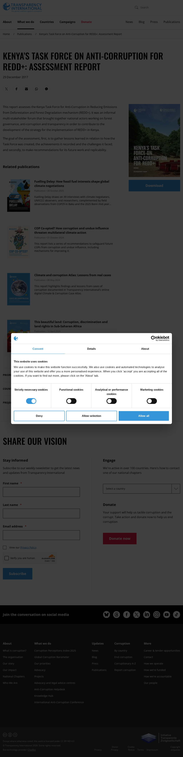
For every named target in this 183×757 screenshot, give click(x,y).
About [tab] (145, 348)
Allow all (143, 415)
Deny (39, 415)
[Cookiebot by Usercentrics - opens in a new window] (153, 338)
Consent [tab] (38, 348)
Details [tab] (91, 348)
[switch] (71, 401)
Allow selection (91, 415)
